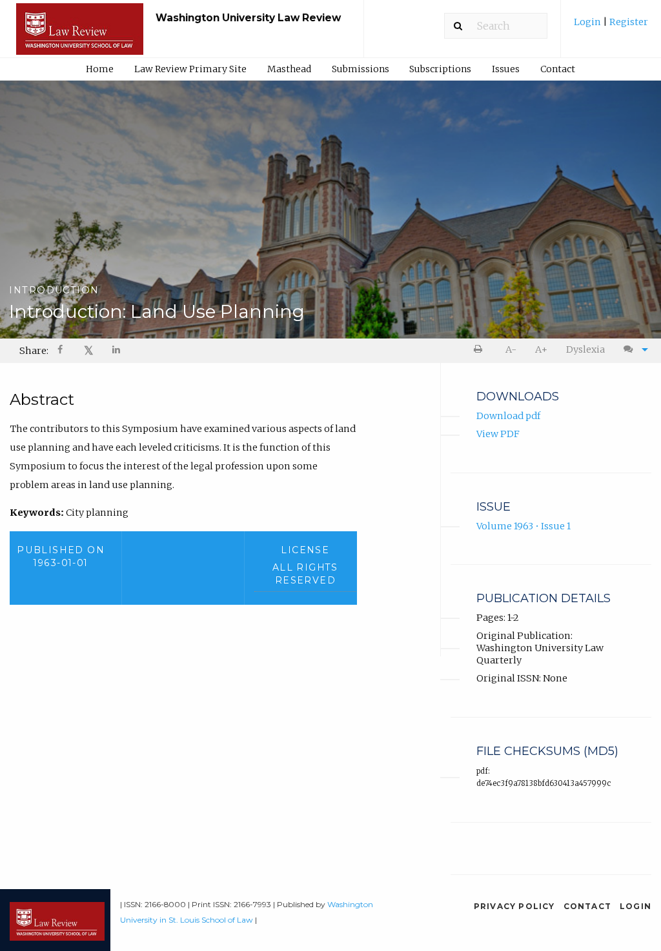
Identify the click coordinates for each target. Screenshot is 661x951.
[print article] (480, 349)
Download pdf (508, 416)
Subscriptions (440, 69)
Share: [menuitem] (33, 351)
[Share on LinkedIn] (117, 351)
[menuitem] (611, 27)
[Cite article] (632, 349)
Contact (557, 69)
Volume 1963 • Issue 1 (523, 526)
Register (627, 22)
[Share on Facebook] (61, 351)
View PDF (498, 434)
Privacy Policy (514, 906)
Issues (506, 69)
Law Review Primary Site (190, 69)
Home (100, 69)
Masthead (289, 69)
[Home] (80, 35)
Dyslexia (585, 349)
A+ (541, 349)
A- (510, 349)
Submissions (360, 69)
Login (588, 22)
